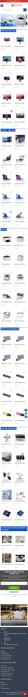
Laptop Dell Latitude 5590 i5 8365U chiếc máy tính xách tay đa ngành (6, 183)
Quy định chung (4, 665)
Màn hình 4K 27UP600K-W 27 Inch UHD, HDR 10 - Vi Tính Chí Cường (20, 122)
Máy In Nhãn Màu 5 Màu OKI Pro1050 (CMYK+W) (6, 302)
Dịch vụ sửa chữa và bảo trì (6, 657)
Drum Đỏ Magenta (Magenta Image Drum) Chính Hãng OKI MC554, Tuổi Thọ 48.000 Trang (20, 382)
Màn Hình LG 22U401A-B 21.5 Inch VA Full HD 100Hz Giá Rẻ (20, 103)
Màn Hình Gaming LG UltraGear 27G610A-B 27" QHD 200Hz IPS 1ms (20, 65)
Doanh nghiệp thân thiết (5, 659)
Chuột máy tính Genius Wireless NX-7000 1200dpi (6, 482)
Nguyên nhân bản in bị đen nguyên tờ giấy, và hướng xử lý (6, 545)
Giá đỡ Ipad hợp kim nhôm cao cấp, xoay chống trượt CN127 (20, 482)
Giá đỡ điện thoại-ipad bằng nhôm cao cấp (20, 500)
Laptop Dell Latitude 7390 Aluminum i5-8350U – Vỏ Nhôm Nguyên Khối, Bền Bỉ (20, 221)
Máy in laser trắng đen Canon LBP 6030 (20, 321)
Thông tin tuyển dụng (5, 688)
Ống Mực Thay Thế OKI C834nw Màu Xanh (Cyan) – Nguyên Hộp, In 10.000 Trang (6, 344)
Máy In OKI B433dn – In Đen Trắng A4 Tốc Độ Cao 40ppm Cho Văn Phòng (6, 264)
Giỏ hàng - (18, 1)
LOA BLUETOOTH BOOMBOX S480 (6, 463)
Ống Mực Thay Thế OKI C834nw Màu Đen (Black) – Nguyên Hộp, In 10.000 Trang (20, 363)
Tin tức (2, 686)
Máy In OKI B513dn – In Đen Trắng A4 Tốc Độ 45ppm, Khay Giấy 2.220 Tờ (20, 245)
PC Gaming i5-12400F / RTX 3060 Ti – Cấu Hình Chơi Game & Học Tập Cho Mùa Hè (6, 145)
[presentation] (3, 21)
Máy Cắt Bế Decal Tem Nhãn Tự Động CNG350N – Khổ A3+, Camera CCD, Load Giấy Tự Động (6, 444)
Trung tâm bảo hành (5, 653)
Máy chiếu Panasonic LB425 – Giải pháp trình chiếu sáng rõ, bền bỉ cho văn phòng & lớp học (20, 444)
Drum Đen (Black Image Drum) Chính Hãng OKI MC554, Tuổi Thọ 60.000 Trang (20, 401)
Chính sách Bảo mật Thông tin (7, 667)
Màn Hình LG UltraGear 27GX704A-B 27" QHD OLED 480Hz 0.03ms (6, 84)
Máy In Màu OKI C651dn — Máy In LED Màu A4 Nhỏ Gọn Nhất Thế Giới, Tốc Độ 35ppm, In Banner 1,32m (20, 264)
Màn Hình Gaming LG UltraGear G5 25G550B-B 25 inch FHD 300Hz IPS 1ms (20, 46)
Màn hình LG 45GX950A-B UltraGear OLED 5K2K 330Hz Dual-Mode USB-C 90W (6, 122)
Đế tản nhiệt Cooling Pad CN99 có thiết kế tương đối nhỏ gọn (20, 519)
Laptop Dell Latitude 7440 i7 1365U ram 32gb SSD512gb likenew (6, 202)
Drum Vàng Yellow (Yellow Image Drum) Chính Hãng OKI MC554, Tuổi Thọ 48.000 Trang (6, 382)
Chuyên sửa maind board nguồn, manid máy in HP (6, 564)
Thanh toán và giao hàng (6, 655)
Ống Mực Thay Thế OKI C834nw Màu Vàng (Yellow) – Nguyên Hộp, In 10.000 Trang (20, 344)
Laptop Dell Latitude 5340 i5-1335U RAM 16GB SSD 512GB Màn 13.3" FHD (20, 183)
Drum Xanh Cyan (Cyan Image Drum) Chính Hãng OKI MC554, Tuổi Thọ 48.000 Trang (6, 401)
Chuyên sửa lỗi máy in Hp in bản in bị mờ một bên (20, 545)
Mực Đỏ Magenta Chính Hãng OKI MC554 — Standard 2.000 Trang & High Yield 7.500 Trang (20, 420)
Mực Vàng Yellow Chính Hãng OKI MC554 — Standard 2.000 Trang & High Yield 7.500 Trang (6, 420)
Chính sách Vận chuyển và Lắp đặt (8, 669)
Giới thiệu (2, 682)
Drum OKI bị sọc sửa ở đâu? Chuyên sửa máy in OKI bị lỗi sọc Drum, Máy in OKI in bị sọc (20, 564)
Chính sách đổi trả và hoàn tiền (7, 673)
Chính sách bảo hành (5, 671)
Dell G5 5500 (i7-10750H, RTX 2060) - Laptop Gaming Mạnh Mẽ (6, 164)
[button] (25, 694)
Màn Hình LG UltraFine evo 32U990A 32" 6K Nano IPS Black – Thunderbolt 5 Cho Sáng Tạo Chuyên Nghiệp (6, 46)
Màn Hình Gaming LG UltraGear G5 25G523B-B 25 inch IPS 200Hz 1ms (6, 65)
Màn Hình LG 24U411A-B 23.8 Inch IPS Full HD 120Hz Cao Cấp (6, 103)
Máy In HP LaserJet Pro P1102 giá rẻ (20, 283)
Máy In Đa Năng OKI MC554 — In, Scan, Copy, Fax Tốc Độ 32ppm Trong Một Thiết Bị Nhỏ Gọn (6, 283)
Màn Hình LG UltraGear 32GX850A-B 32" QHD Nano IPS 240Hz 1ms (20, 84)
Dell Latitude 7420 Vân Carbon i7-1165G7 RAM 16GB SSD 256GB (20, 145)
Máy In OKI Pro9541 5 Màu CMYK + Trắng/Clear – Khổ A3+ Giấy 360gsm (20, 302)
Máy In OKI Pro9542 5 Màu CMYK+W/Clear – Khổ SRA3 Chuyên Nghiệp (6, 321)
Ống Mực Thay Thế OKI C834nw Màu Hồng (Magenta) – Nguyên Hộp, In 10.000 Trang (6, 363)
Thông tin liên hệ (4, 684)
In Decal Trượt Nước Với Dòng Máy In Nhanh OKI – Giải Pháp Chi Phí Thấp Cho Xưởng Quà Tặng (13, 620)
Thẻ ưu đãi (3, 651)
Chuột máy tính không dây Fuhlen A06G (20, 463)
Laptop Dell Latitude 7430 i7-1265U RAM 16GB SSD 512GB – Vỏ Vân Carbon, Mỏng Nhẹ (6, 221)
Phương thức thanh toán (6, 675)
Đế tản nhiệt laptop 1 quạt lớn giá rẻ (6, 519)
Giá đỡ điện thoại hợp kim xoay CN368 (6, 500)
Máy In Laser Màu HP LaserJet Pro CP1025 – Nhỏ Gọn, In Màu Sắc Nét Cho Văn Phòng (6, 245)
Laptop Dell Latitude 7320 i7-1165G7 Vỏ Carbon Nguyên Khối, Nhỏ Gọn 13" (20, 202)
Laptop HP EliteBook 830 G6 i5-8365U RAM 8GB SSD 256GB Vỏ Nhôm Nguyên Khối (20, 164)
